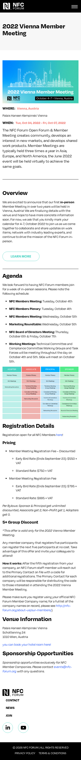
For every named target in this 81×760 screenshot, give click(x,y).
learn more (21, 256)
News (10, 708)
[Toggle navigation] (74, 6)
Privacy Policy (25, 753)
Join (9, 715)
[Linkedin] (7, 727)
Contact (12, 700)
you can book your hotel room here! (26, 644)
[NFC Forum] (12, 6)
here (59, 435)
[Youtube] (23, 727)
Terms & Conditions (52, 753)
